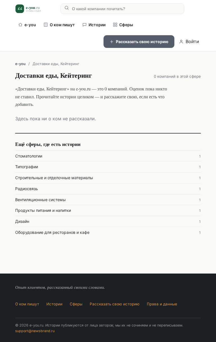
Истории (97, 24)
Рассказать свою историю (142, 41)
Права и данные (162, 304)
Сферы (126, 24)
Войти (192, 41)
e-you (30, 24)
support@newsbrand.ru (35, 331)
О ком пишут (62, 24)
